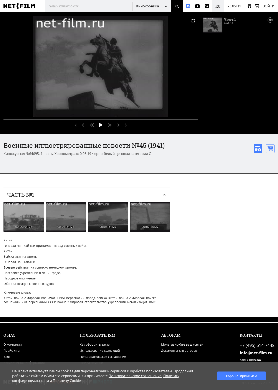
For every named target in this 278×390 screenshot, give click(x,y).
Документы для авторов (179, 350)
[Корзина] (257, 6)
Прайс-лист (12, 350)
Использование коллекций (100, 350)
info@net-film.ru (256, 352)
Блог (6, 357)
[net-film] (20, 6)
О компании (12, 344)
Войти (269, 6)
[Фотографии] (207, 6)
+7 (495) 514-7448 (257, 345)
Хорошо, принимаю (241, 376)
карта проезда (250, 359)
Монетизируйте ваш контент (183, 344)
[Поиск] (177, 6)
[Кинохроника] (188, 6)
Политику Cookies (68, 380)
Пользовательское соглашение (103, 357)
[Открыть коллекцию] (249, 6)
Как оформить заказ (95, 344)
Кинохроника (147, 6)
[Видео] (197, 6)
